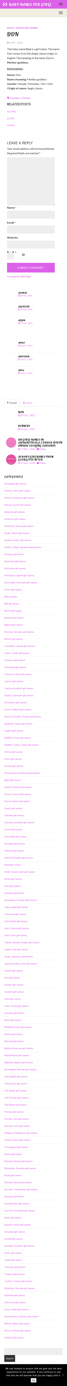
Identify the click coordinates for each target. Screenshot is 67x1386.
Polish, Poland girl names (17, 1139)
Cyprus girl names (13, 681)
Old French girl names (15, 1083)
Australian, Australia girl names (20, 582)
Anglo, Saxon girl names (22, 28)
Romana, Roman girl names (18, 1161)
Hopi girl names (12, 885)
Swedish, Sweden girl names (19, 1245)
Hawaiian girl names (14, 843)
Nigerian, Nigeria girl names (18, 1062)
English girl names (13, 730)
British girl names (13, 638)
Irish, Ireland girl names (16, 928)
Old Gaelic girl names (15, 1090)
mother (26, 97)
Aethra (11, 111)
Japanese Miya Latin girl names (20, 963)
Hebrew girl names (14, 850)
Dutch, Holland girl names (17, 709)
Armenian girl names (15, 561)
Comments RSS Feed (19, 276)
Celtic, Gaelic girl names (17, 653)
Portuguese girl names (16, 1147)
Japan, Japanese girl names (18, 956)
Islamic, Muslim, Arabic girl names (22, 942)
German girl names (14, 815)
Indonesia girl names (15, 914)
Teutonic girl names (14, 1267)
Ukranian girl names (14, 1295)
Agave (10, 118)
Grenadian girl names (15, 836)
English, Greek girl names (17, 737)
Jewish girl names (13, 970)
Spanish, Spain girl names (17, 1224)
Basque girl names (14, 617)
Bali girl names (11, 603)
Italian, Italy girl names (16, 949)
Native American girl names (18, 1048)
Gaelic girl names (13, 808)
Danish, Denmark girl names (19, 695)
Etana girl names (13, 758)
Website (12, 237)
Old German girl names (16, 1097)
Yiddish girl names (14, 1337)
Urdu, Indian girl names (16, 1309)
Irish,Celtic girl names (15, 935)
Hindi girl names (12, 864)
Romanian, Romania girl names (20, 1168)
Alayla (11, 125)
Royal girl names (12, 1175)
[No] (62, 1375)
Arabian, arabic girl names (17, 540)
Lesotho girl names (14, 1012)
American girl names (15, 518)
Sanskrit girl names (14, 1196)
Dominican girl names (15, 702)
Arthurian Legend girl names (19, 575)
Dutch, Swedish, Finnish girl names (22, 716)
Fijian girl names (12, 780)
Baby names (10, 596)
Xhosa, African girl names (17, 1330)
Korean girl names (14, 984)
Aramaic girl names (14, 554)
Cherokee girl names (15, 667)
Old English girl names (16, 1076)
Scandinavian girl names (17, 1203)
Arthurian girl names (15, 568)
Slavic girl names (13, 1217)
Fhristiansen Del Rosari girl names (22, 772)
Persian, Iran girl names (16, 1118)
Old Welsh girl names (15, 1104)
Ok (33, 1380)
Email (11, 222)
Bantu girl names (13, 610)
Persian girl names (14, 1111)
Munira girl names (13, 1034)
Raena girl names (13, 1154)
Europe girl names (13, 765)
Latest (28, 402)
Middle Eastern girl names (18, 1027)
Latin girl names (12, 998)
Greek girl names (13, 829)
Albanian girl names (14, 511)
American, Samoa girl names (19, 525)
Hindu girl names (13, 878)
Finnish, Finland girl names (18, 787)
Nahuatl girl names (14, 1041)
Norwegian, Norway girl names (20, 1069)
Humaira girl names (14, 892)
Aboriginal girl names (15, 483)
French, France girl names (17, 794)
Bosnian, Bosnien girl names (19, 631)
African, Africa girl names (17, 490)
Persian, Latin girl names (17, 1125)
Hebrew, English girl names (18, 857)
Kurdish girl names (14, 991)
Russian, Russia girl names (18, 1182)
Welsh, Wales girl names (17, 1323)
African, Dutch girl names (17, 504)
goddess (15, 97)
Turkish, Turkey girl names (18, 1281)
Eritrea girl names (13, 751)
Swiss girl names (13, 1252)
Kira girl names (12, 977)
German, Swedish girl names (19, 822)
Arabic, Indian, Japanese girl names (22, 547)
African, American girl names (19, 497)
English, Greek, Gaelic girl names (21, 744)
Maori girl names (13, 1019)
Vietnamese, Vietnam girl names (21, 1316)
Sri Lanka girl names (14, 1231)
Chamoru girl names (14, 660)
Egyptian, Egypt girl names (18, 723)
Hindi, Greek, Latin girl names (19, 871)
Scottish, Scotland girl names (19, 1210)
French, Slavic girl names (17, 801)
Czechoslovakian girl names (19, 688)
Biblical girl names (13, 624)
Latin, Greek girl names (16, 1005)
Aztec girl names (13, 589)
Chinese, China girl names (18, 674)
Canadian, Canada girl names (19, 645)
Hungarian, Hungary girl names (20, 900)
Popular (12, 402)
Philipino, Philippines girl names (20, 1132)
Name (11, 207)
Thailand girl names (14, 1274)
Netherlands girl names (16, 1055)
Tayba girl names (13, 1259)
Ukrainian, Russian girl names (19, 1288)
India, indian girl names (16, 907)
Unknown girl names (15, 1302)
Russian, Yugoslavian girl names (21, 1189)
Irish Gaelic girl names (16, 921)
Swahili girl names (13, 1238)
